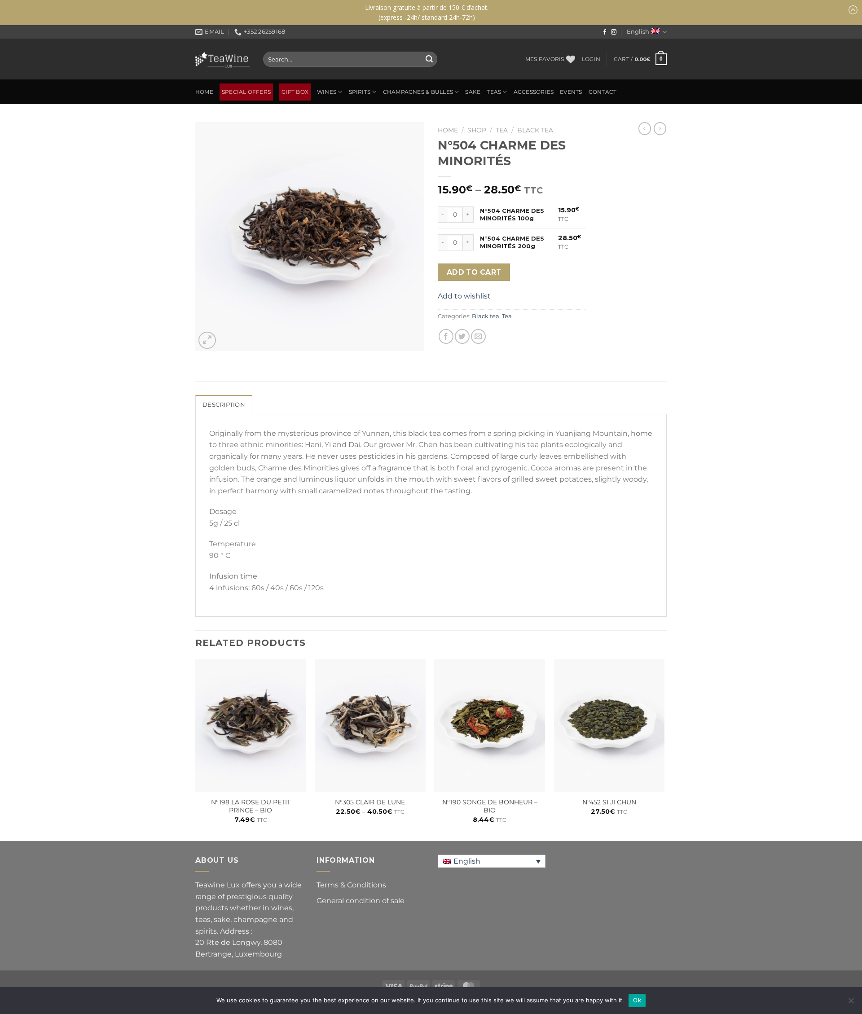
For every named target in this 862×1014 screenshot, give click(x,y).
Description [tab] (223, 404)
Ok (637, 1000)
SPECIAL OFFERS (246, 92)
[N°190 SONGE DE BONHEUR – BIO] (489, 725)
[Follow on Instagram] (613, 32)
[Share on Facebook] (446, 336)
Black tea (535, 130)
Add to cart (474, 272)
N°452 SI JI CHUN (609, 802)
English (638, 31)
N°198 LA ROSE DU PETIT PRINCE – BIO (250, 806)
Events (571, 92)
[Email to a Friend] (478, 336)
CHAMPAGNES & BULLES (418, 92)
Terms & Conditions (351, 885)
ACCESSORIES (534, 92)
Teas (494, 92)
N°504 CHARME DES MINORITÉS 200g (512, 242)
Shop (476, 130)
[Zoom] (207, 340)
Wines (326, 92)
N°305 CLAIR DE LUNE (370, 802)
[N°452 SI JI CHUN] (609, 725)
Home (204, 92)
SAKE (472, 92)
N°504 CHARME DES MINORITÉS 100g (512, 214)
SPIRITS (360, 92)
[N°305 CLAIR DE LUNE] (370, 725)
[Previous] (195, 749)
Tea (502, 130)
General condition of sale (361, 900)
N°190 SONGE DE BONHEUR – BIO (489, 806)
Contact (603, 92)
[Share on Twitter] (462, 336)
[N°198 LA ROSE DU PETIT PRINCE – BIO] (250, 725)
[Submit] (429, 59)
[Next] (664, 749)
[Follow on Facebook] (604, 32)
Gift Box (294, 92)
